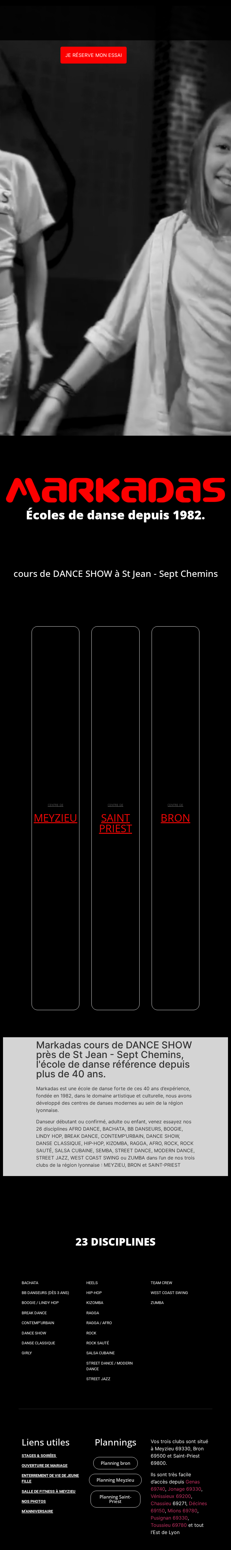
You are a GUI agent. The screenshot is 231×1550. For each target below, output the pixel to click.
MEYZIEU (55, 818)
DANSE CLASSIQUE (38, 1343)
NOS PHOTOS (34, 1501)
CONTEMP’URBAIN (38, 1323)
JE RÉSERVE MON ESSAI (93, 55)
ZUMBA (157, 1302)
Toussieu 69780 (169, 1525)
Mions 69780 (182, 1511)
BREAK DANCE (34, 1313)
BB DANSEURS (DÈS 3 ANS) (45, 1292)
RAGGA (92, 1313)
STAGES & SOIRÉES (39, 1455)
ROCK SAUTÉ (97, 1343)
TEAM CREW (161, 1283)
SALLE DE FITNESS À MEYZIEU (48, 1491)
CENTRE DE (55, 805)
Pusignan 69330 (169, 1518)
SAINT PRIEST (115, 823)
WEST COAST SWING (169, 1292)
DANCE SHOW (34, 1333)
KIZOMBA (94, 1302)
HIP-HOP (94, 1292)
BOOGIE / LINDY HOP (40, 1302)
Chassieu (161, 1503)
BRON (175, 818)
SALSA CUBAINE (100, 1353)
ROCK (91, 1333)
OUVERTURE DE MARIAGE (44, 1465)
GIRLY (27, 1353)
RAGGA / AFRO (99, 1323)
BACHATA (30, 1283)
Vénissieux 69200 (171, 1496)
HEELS (92, 1283)
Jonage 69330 (184, 1489)
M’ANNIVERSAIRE (37, 1511)
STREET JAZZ (98, 1379)
